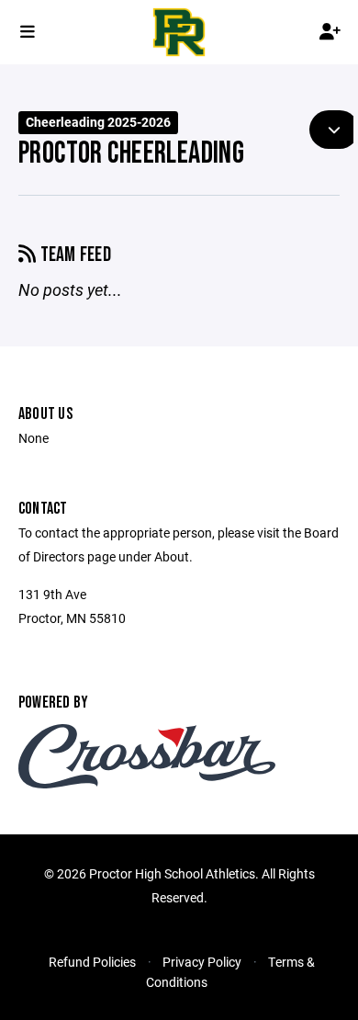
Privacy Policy (201, 961)
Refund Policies (92, 961)
